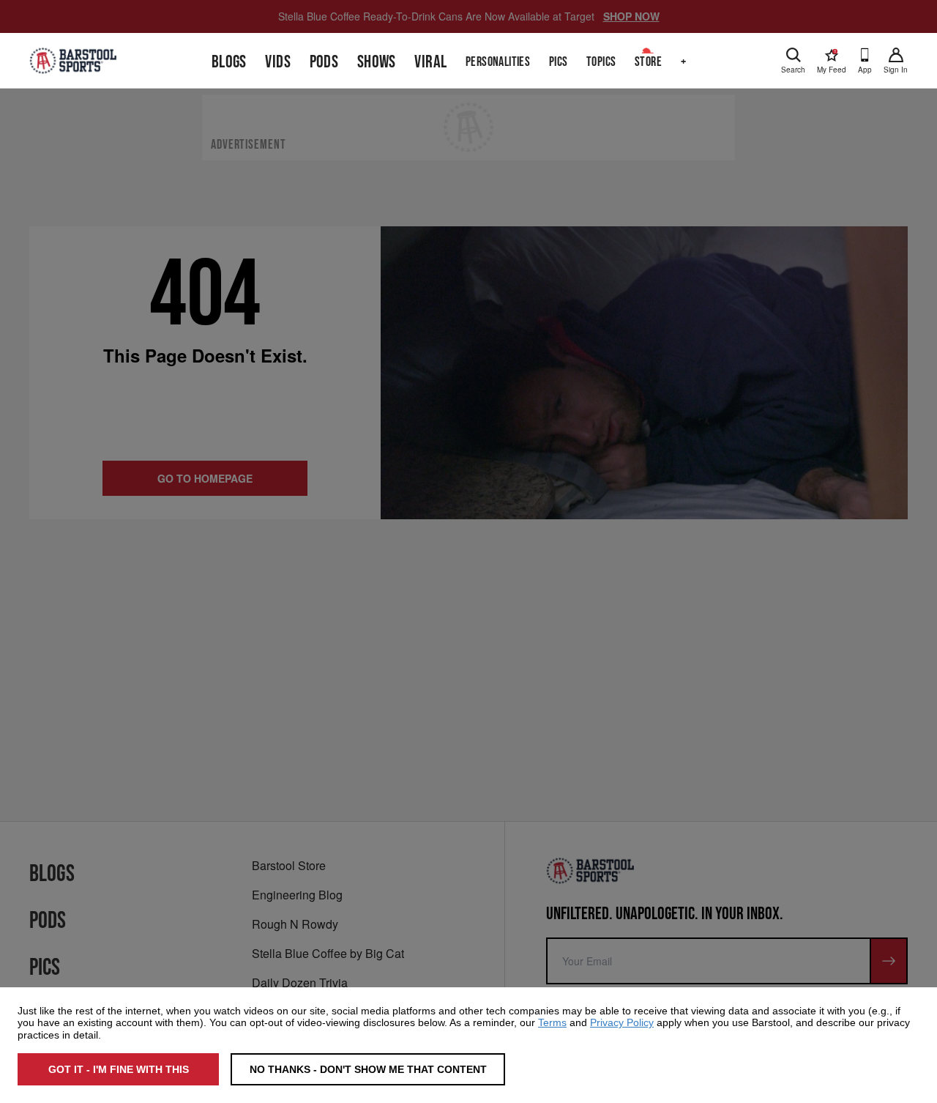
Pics (558, 62)
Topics (601, 62)
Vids (278, 62)
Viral (430, 62)
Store (648, 62)
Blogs (229, 62)
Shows (376, 62)
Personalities (498, 62)
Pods (324, 62)
